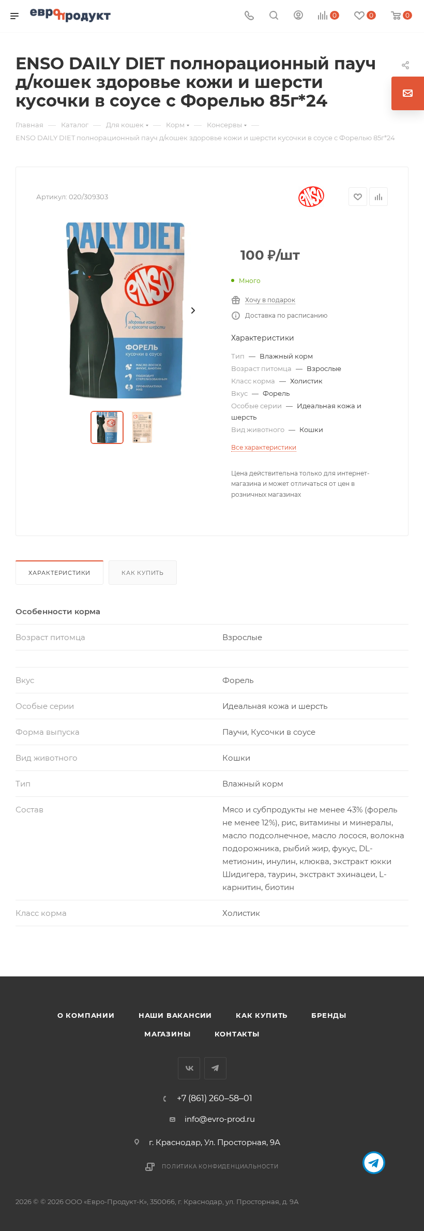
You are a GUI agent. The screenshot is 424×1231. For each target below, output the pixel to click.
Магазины (167, 1034)
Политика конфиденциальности (220, 1166)
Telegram (215, 1068)
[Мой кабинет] (298, 16)
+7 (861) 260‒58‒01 (214, 1098)
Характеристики (59, 572)
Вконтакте (189, 1068)
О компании (86, 1015)
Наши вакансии (175, 1015)
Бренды (328, 1015)
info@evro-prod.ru (220, 1119)
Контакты (237, 1034)
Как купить (143, 572)
